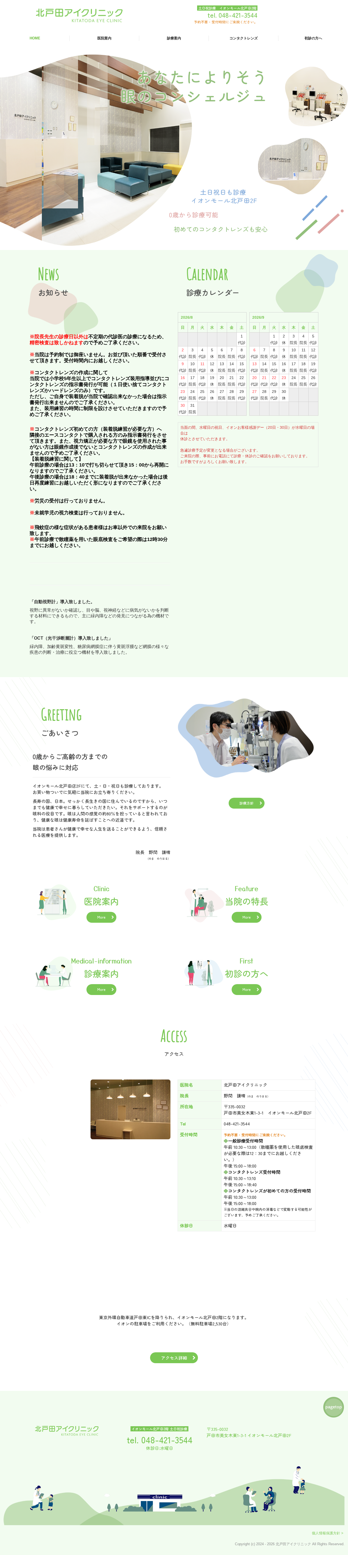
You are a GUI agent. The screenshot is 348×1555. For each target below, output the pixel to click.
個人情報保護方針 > (328, 1533)
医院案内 (104, 38)
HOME (35, 38)
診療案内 (174, 38)
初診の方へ (313, 38)
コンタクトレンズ (243, 38)
